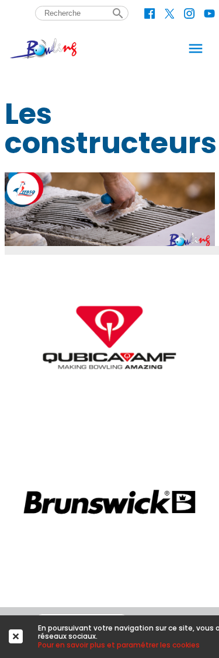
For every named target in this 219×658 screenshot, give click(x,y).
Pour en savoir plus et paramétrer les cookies (119, 645)
